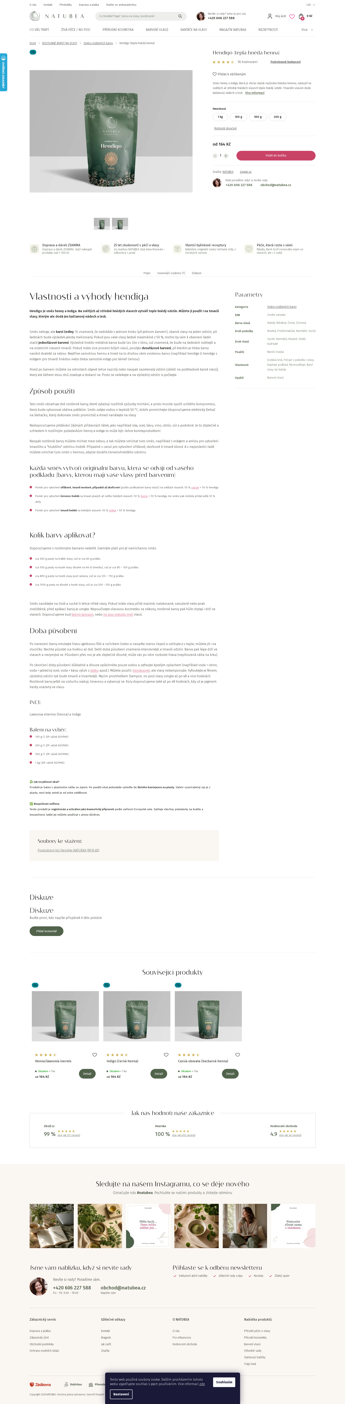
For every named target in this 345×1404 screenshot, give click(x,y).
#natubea (145, 1193)
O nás (33, 4)
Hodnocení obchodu (185, 1344)
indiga (112, 510)
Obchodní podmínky (42, 1344)
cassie (195, 487)
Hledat (180, 16)
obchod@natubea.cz (275, 185)
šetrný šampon (82, 614)
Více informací (254, 93)
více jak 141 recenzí (290, 1135)
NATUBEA (228, 172)
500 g (258, 117)
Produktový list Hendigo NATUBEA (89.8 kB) (68, 850)
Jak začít (106, 1344)
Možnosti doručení (225, 128)
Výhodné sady (252, 1350)
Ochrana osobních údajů (44, 1350)
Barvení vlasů (252, 1344)
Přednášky (66, 4)
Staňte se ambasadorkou (121, 4)
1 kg (220, 117)
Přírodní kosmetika (255, 1337)
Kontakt (48, 4)
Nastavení (121, 1394)
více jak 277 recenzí (69, 1135)
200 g (277, 117)
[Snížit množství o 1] (215, 155)
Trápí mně (250, 1364)
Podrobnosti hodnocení (285, 62)
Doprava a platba (89, 4)
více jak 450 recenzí (183, 1135)
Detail (87, 1074)
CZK (309, 4)
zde (202, 1384)
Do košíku (280, 155)
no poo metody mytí (118, 614)
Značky (105, 1350)
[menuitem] (39, 30)
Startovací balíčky (254, 1357)
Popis (147, 273)
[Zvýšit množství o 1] (226, 155)
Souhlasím (224, 1382)
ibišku (94, 670)
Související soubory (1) (171, 273)
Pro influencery (182, 1337)
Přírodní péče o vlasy (257, 1331)
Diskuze (196, 273)
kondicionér (141, 670)
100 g (238, 117)
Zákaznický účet (39, 1337)
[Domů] (33, 43)
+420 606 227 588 (221, 18)
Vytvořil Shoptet (95, 1394)
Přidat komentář (46, 931)
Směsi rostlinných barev (282, 307)
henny (144, 496)
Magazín (106, 1337)
